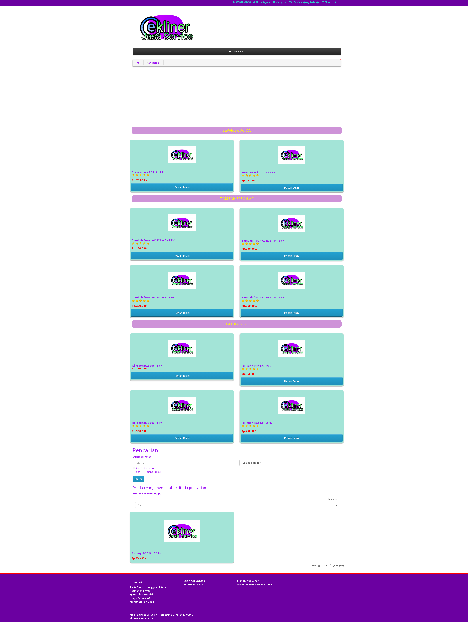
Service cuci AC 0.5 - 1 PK (148, 176)
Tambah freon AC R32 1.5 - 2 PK (262, 301)
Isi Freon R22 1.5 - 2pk (256, 369)
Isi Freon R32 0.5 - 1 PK (147, 426)
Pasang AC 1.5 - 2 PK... (146, 553)
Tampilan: (333, 499)
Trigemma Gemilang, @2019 (176, 614)
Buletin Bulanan (193, 584)
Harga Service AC (140, 598)
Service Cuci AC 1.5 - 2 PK (258, 176)
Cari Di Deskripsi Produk (148, 471)
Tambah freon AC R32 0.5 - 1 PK (153, 301)
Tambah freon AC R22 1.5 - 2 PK (262, 244)
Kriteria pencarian (142, 456)
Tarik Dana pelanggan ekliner (148, 587)
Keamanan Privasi (140, 590)
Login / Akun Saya (194, 580)
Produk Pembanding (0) (147, 493)
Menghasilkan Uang (142, 601)
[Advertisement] (237, 95)
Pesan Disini (182, 187)
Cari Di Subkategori (146, 468)
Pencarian (153, 62)
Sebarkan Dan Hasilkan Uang (254, 584)
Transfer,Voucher (248, 580)
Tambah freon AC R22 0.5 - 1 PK (153, 244)
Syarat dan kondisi (141, 594)
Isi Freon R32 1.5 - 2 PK (256, 426)
